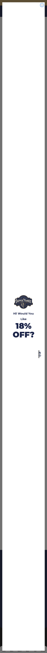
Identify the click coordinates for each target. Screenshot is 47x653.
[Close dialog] (42, 5)
